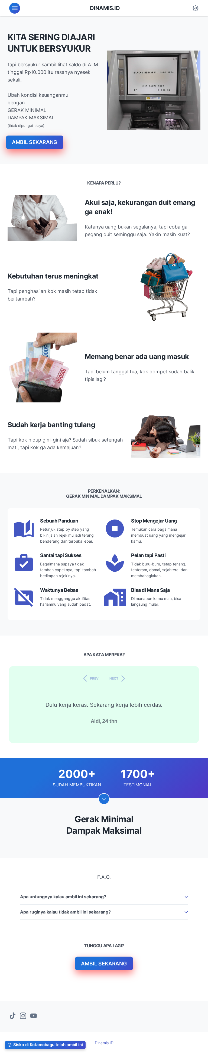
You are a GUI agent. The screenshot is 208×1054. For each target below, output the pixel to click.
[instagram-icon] (23, 1016)
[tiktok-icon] (12, 1016)
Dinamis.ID (105, 8)
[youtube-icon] (33, 1016)
